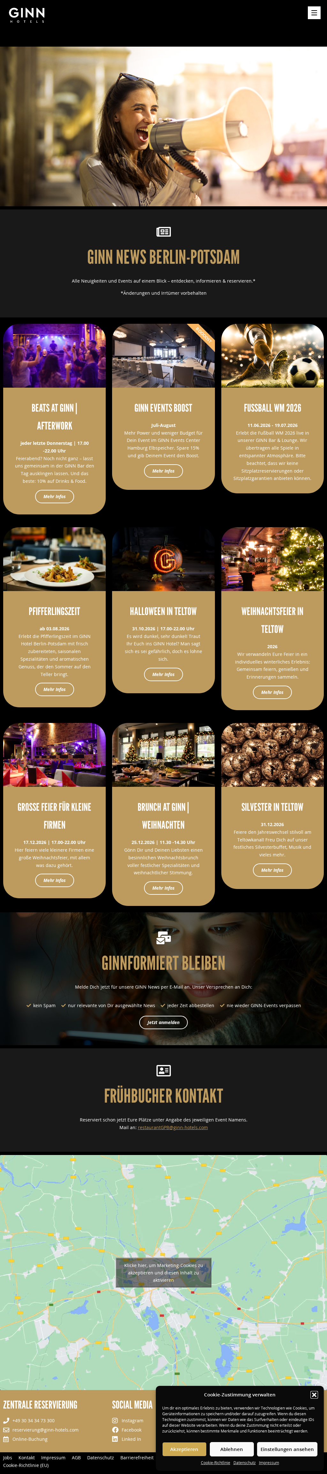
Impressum (269, 1462)
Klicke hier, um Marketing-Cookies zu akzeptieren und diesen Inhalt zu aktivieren (163, 1272)
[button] (314, 1395)
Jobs (7, 1457)
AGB (76, 1457)
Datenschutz (244, 1462)
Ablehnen (231, 1449)
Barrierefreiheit (137, 1457)
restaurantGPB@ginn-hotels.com (173, 1127)
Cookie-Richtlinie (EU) (26, 1465)
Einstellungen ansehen (287, 1449)
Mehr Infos (54, 496)
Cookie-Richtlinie (215, 1462)
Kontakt (27, 1457)
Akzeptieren (184, 1449)
